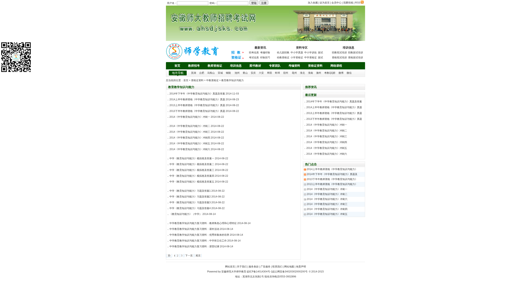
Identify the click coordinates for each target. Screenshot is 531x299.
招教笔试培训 (339, 52)
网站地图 (289, 266)
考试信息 (254, 57)
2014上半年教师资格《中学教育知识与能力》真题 (197, 99)
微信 (349, 72)
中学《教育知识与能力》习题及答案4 (190, 208)
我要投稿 (348, 2)
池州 (237, 72)
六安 (261, 72)
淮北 (302, 72)
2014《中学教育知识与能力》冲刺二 (189, 126)
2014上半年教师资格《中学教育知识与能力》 (332, 169)
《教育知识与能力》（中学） (185, 214)
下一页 (189, 255)
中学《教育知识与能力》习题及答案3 (190, 202)
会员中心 (336, 2)
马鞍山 (211, 72)
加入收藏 (313, 2)
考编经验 (265, 52)
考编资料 (294, 65)
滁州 (318, 72)
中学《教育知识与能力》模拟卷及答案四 (191, 175)
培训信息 (236, 65)
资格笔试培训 (339, 57)
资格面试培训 (355, 57)
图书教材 (255, 65)
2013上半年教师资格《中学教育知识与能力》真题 (197, 105)
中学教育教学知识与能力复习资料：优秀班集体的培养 (199, 234)
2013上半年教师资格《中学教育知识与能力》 (332, 184)
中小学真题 (297, 52)
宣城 (220, 72)
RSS (357, 2)
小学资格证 (297, 57)
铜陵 (228, 72)
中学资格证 (310, 57)
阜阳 (269, 72)
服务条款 (254, 266)
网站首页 (230, 266)
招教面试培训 (355, 52)
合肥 (201, 72)
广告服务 (265, 266)
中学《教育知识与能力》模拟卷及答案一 (191, 158)
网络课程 (336, 65)
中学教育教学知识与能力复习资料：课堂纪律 (194, 246)
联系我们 (277, 266)
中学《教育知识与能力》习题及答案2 (190, 196)
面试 (320, 52)
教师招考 (194, 65)
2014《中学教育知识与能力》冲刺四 (189, 137)
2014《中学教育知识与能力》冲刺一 (189, 116)
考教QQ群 (329, 72)
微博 (341, 72)
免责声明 (301, 266)
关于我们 (242, 266)
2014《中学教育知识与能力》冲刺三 (189, 131)
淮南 (310, 72)
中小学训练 (310, 52)
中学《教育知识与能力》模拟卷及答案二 (191, 164)
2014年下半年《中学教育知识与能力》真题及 (332, 174)
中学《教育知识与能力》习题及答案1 (190, 190)
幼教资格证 (283, 57)
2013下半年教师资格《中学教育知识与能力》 (332, 179)
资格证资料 (315, 65)
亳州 (294, 72)
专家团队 (275, 65)
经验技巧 (265, 57)
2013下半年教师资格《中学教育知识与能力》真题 (197, 111)
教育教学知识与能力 (232, 80)
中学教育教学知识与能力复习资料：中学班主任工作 (198, 240)
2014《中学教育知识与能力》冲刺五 (189, 143)
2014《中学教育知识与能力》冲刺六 (189, 149)
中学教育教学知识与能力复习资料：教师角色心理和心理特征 (203, 223)
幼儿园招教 (283, 52)
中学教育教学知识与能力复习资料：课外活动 (194, 229)
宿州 (285, 72)
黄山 (245, 72)
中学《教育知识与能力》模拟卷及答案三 (191, 170)
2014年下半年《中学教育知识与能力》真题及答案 (197, 93)
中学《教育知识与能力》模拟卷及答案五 (191, 181)
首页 (177, 65)
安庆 (253, 72)
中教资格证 (212, 80)
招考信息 (254, 52)
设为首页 (325, 2)
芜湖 (193, 72)
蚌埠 (277, 72)
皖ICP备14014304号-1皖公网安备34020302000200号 (277, 271)
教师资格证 (215, 65)
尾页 (198, 255)
